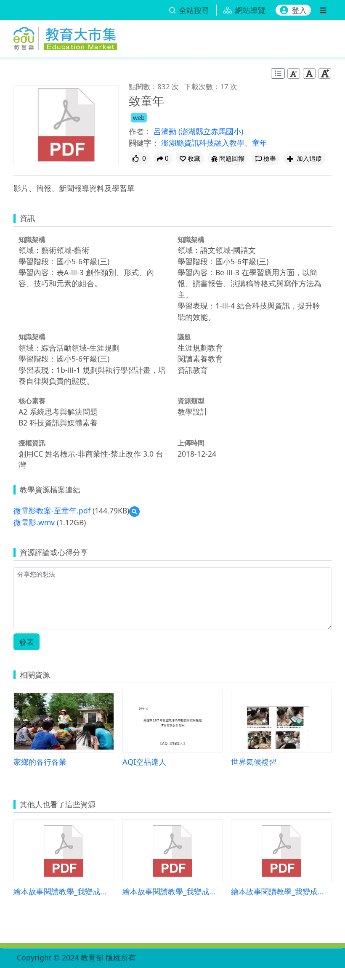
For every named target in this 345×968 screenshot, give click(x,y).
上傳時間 (191, 442)
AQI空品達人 (144, 761)
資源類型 (191, 400)
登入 (299, 10)
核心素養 (32, 400)
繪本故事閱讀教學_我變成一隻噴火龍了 (63, 891)
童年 (259, 143)
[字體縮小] (293, 73)
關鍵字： (144, 143)
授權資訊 (32, 442)
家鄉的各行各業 (39, 761)
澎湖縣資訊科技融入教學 (202, 143)
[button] (190, 158)
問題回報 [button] (231, 158)
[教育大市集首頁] (65, 37)
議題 (184, 336)
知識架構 (32, 239)
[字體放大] (325, 73)
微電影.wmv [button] (34, 522)
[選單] (323, 10)
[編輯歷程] (278, 73)
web (139, 118)
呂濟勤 (166, 131)
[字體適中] (309, 73)
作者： (140, 131)
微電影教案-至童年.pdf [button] (51, 510)
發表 (26, 642)
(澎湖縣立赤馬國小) (210, 131)
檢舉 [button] (269, 158)
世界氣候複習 (253, 761)
